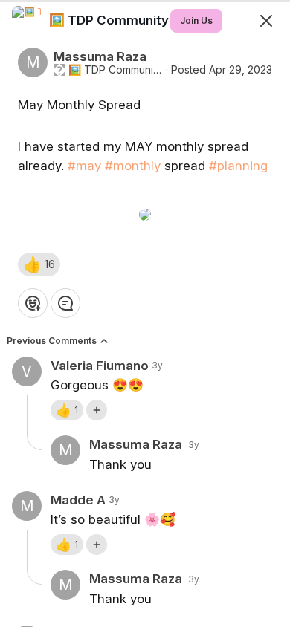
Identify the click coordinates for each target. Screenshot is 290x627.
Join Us (196, 20)
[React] (33, 303)
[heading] (156, 20)
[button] (39, 264)
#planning (238, 165)
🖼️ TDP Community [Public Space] (115, 70)
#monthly (133, 165)
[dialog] (145, 313)
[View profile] (27, 21)
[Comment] (65, 303)
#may (84, 165)
